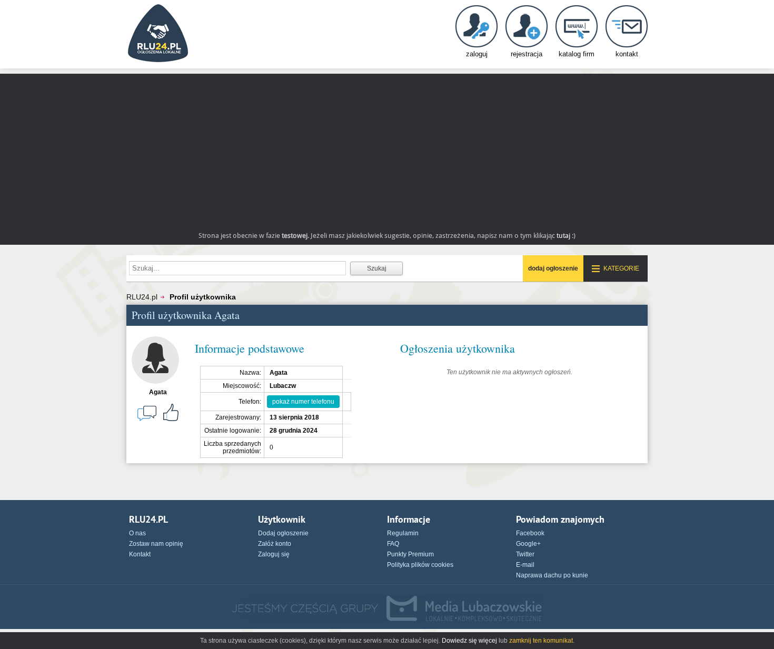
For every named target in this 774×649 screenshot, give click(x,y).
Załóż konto (274, 543)
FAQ (393, 543)
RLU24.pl (141, 297)
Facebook (530, 533)
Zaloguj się (274, 554)
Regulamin (403, 533)
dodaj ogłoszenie (553, 268)
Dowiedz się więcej (469, 640)
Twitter (525, 554)
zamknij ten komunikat (541, 640)
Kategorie (621, 268)
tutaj (563, 235)
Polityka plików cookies (420, 564)
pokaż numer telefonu (303, 401)
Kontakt (140, 554)
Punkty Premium (410, 554)
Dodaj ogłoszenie (283, 533)
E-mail (525, 564)
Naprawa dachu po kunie (552, 575)
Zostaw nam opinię (156, 543)
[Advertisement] (387, 147)
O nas (137, 533)
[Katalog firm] (576, 35)
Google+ (528, 543)
